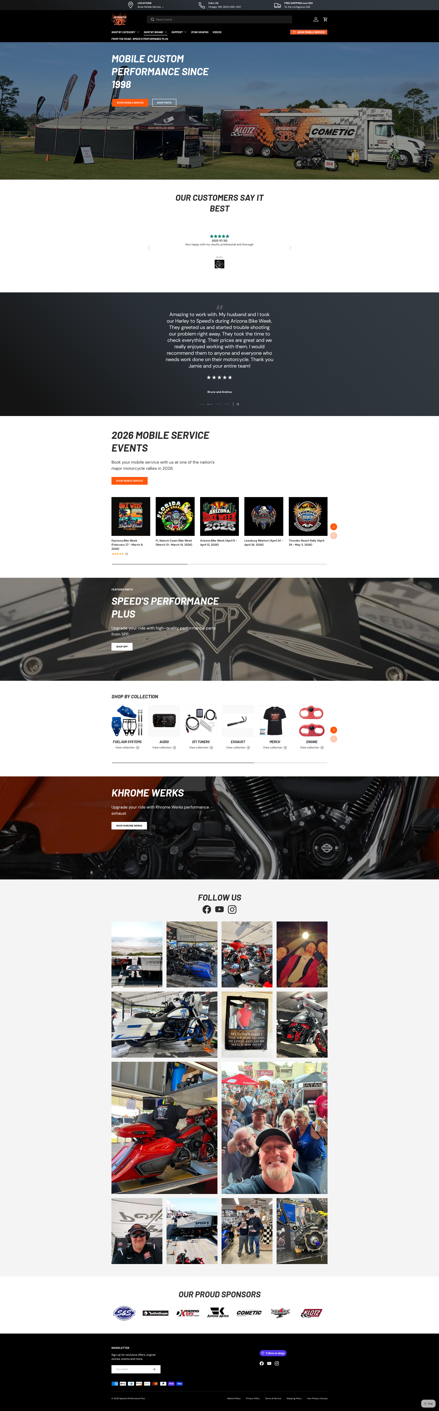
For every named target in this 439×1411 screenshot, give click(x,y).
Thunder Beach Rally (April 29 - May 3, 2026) (306, 543)
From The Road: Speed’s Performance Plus (139, 38)
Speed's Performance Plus (132, 1398)
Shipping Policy (294, 1398)
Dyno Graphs (199, 32)
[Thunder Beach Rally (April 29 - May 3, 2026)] (308, 516)
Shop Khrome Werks (129, 825)
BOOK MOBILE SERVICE (129, 480)
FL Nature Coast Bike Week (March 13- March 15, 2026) (174, 543)
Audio (164, 742)
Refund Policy (234, 1398)
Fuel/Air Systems (127, 742)
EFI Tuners (201, 742)
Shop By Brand (153, 32)
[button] (325, 19)
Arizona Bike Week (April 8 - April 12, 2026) (218, 543)
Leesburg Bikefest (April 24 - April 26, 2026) (263, 543)
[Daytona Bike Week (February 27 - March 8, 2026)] (130, 516)
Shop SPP (122, 646)
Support (177, 32)
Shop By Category (123, 32)
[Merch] (274, 720)
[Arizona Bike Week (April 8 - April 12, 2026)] (219, 516)
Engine (311, 742)
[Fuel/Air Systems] (127, 720)
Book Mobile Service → (151, 6)
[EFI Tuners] (201, 720)
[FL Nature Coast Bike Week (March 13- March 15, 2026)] (175, 516)
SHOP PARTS (164, 102)
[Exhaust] (237, 720)
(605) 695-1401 (232, 6)
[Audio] (164, 720)
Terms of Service (273, 1398)
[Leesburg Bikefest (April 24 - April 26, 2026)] (263, 516)
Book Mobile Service (130, 102)
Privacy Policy (253, 1398)
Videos (216, 32)
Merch (275, 742)
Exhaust (238, 742)
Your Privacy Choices (317, 1398)
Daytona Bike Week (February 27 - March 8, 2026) (127, 545)
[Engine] (311, 720)
